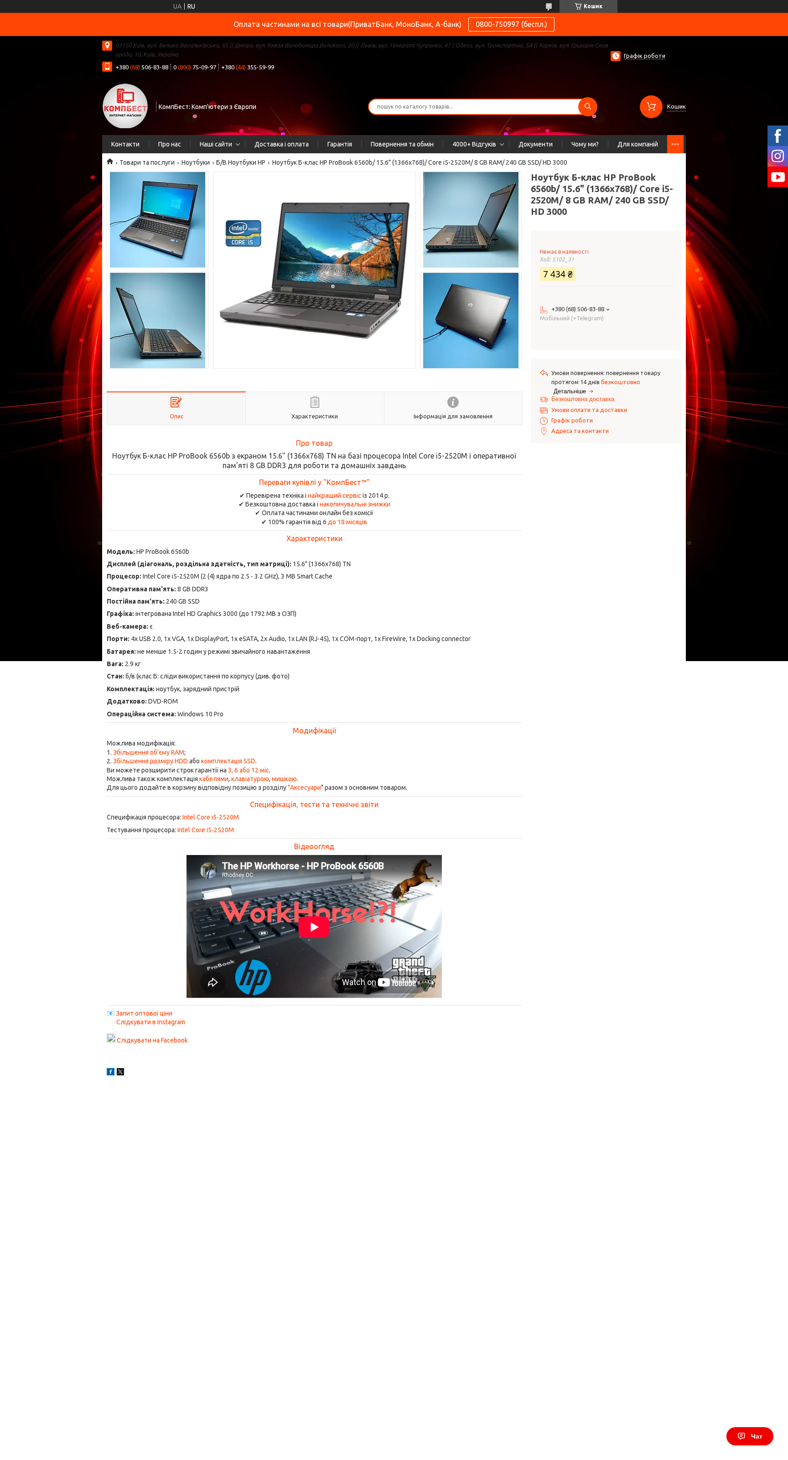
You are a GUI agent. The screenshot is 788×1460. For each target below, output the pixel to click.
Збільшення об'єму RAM (148, 752)
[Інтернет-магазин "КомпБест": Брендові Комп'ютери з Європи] (125, 105)
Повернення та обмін (402, 144)
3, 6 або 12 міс (248, 770)
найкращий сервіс (334, 495)
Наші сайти (216, 144)
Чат (756, 1436)
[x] (120, 1073)
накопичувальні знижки (355, 504)
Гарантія (339, 144)
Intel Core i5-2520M (210, 817)
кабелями (213, 778)
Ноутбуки (195, 162)
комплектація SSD (228, 761)
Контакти (125, 144)
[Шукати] (587, 106)
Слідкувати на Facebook (152, 1040)
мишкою (284, 778)
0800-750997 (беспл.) (511, 24)
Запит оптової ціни (144, 1013)
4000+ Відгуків (474, 144)
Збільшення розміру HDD (150, 761)
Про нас (169, 144)
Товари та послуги (147, 162)
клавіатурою (250, 778)
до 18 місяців (347, 522)
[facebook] (110, 1073)
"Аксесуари (304, 787)
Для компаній (637, 144)
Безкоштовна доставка (582, 399)
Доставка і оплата (281, 144)
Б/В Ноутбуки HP (240, 162)
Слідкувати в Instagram (150, 1022)
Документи (535, 144)
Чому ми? (585, 144)
